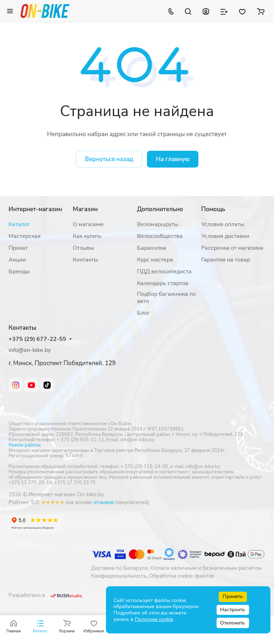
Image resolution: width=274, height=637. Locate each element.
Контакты (85, 260)
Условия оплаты (222, 224)
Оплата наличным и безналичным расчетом (206, 568)
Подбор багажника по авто (166, 297)
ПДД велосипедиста (164, 271)
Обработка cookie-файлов (181, 575)
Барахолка (151, 248)
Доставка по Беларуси (119, 568)
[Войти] (206, 11)
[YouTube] (31, 385)
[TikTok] (47, 385)
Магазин (85, 209)
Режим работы (24, 445)
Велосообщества (160, 236)
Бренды (19, 271)
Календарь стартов (162, 283)
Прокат (18, 248)
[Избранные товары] (242, 11)
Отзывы (83, 248)
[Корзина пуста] (260, 11)
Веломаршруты (157, 224)
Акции (17, 260)
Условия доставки (225, 236)
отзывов (103, 502)
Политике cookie (154, 619)
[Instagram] (16, 385)
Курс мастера (155, 260)
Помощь (213, 209)
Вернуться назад (109, 159)
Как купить (87, 236)
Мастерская (25, 236)
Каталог (19, 224)
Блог (143, 313)
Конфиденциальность (119, 575)
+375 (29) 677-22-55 (37, 339)
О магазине (88, 224)
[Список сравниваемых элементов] (224, 11)
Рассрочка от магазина (232, 248)
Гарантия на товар (225, 260)
